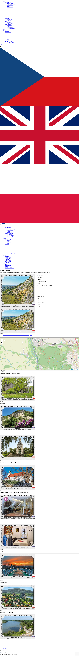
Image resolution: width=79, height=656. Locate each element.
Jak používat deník (10, 3)
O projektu (4, 30)
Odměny (8, 6)
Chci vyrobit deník (10, 10)
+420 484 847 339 (3, 648)
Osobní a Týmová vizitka (11, 4)
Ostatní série (9, 20)
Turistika (8, 14)
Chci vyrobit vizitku (10, 235)
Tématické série (9, 19)
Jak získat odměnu (10, 5)
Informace (4, 37)
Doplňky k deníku (10, 23)
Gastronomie (9, 16)
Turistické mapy (9, 25)
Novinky (4, 29)
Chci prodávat (9, 234)
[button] (2, 339)
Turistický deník (9, 22)
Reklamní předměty (10, 27)
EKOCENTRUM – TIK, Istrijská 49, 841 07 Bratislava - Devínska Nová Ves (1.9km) (17, 335)
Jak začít (4, 1)
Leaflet (71, 369)
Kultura (8, 15)
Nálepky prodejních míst (11, 28)
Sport (8, 17)
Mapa (4, 11)
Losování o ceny (10, 7)
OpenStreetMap (76, 369)
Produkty (4, 12)
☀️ (0, 47)
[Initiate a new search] (77, 339)
